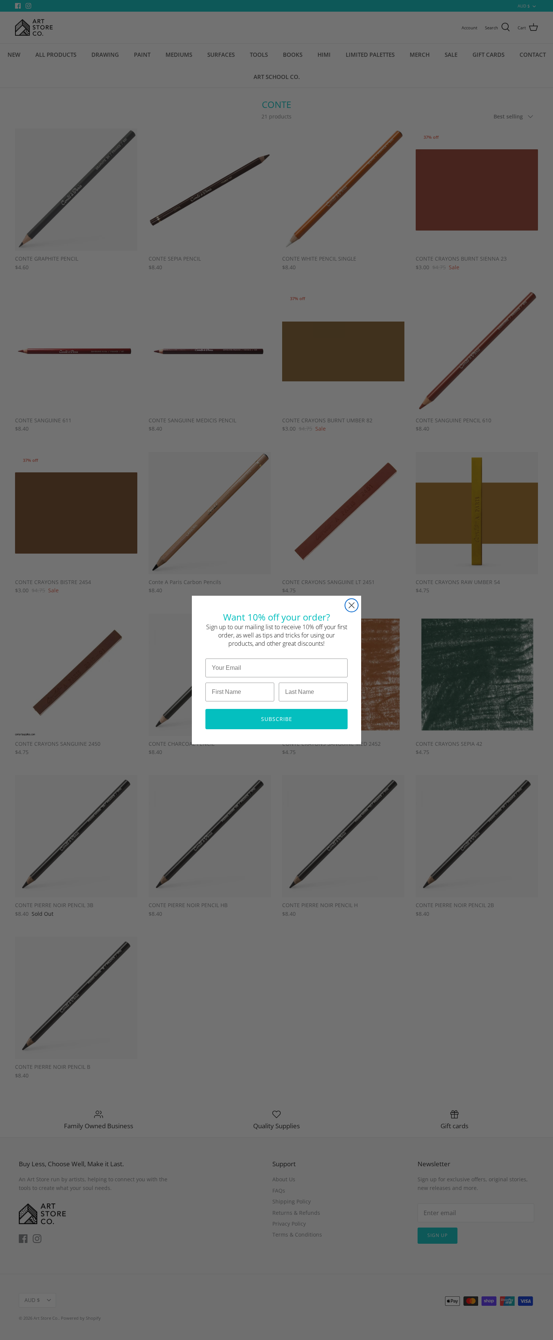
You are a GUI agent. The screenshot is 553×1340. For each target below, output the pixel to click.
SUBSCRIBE (276, 718)
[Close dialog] (351, 605)
